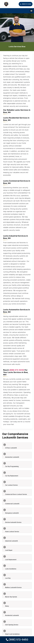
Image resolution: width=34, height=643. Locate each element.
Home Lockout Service (12, 531)
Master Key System (11, 597)
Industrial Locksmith (11, 541)
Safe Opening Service (11, 625)
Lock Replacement (10, 559)
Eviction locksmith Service (13, 522)
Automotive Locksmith (12, 457)
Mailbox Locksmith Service (13, 587)
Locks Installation (10, 569)
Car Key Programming (12, 466)
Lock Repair (8, 550)
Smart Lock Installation (12, 634)
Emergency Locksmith (12, 513)
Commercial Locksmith (12, 504)
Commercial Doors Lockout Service (16, 494)
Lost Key (8, 578)
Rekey (7, 606)
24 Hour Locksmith (11, 448)
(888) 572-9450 (16, 370)
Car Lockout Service (11, 485)
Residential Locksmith (12, 615)
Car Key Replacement (11, 476)
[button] (31, 10)
